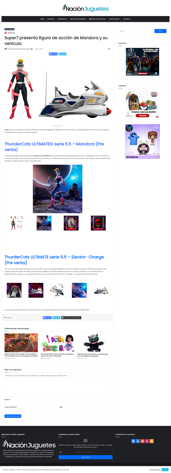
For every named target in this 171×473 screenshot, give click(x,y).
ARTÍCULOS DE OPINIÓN (77, 19)
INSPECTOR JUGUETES (97, 19)
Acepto (165, 469)
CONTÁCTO (127, 19)
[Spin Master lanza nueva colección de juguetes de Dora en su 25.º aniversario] (57, 342)
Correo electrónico (11, 407)
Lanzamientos (9, 29)
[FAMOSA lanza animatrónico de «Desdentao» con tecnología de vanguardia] (94, 342)
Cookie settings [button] (154, 470)
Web (61, 407)
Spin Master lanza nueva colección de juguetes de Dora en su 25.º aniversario (57, 355)
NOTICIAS (50, 19)
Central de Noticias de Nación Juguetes (19, 49)
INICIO (42, 19)
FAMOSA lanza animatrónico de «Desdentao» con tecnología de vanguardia (92, 355)
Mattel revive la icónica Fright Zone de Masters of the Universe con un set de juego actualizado (21, 355)
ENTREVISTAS (61, 19)
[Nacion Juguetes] (85, 8)
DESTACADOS (114, 19)
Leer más (66, 470)
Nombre (8, 399)
